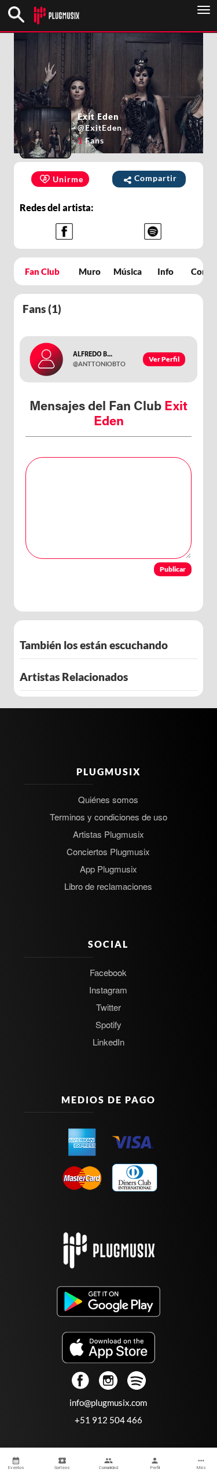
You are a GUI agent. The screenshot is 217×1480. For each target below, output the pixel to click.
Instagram (108, 990)
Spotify (108, 1024)
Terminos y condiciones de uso (108, 817)
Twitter (108, 1007)
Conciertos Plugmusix (108, 851)
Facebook (108, 972)
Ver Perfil (164, 359)
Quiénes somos (108, 799)
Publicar (173, 569)
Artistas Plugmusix (108, 834)
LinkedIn (108, 1042)
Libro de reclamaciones (108, 886)
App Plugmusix (108, 869)
